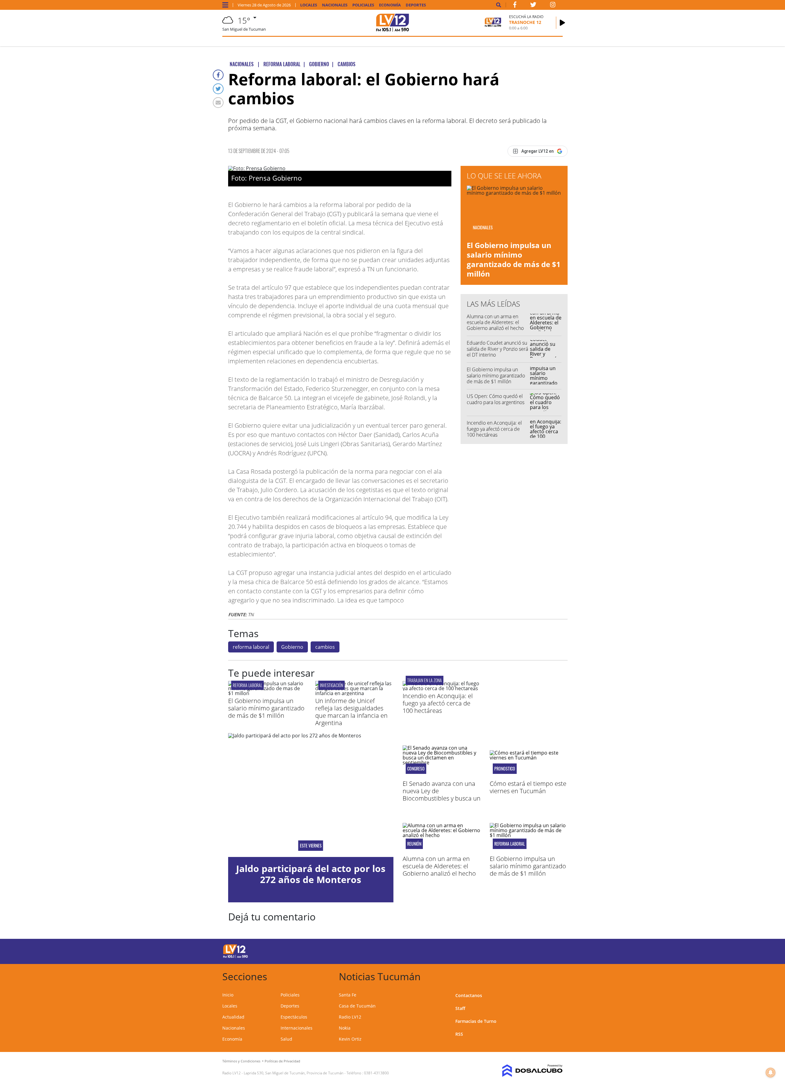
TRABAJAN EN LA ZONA (424, 680)
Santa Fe (347, 995)
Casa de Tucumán (357, 1006)
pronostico (504, 769)
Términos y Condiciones (241, 1061)
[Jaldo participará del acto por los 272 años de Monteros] (310, 795)
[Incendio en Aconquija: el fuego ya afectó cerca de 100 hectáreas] (442, 688)
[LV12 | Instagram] (553, 5)
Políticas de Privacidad (282, 1061)
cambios (325, 647)
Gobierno (292, 647)
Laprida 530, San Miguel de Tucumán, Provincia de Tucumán (293, 1073)
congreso (416, 769)
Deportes (416, 5)
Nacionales (334, 5)
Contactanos (468, 995)
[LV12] (235, 957)
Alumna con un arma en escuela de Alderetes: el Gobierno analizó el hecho (495, 322)
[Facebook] (218, 75)
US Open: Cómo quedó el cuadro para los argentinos (495, 399)
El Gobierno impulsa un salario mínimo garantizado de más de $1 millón (514, 259)
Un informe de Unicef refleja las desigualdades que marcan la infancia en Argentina (351, 712)
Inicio (227, 995)
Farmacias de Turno (475, 1021)
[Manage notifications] (770, 1072)
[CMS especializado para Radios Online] (523, 1071)
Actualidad (233, 1017)
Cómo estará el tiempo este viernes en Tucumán (528, 787)
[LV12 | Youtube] (519, 950)
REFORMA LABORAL (247, 685)
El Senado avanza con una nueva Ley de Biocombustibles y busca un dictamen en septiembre (442, 794)
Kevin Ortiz (350, 1039)
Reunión (414, 844)
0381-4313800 (376, 1073)
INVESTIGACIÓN (331, 685)
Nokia (344, 1028)
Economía (390, 5)
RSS (459, 1034)
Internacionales (296, 1028)
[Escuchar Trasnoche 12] (562, 23)
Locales (308, 5)
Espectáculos (294, 1017)
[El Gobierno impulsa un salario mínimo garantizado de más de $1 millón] (267, 693)
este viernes (311, 845)
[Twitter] (218, 88)
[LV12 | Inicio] (556, 975)
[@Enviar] (218, 102)
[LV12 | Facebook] (514, 5)
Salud (286, 1039)
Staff (460, 1008)
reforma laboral (251, 647)
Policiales (363, 5)
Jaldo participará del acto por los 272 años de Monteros (310, 874)
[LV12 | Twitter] (533, 5)
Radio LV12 (350, 1017)
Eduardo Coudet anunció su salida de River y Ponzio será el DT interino (497, 348)
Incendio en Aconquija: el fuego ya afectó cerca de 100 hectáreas (494, 428)
